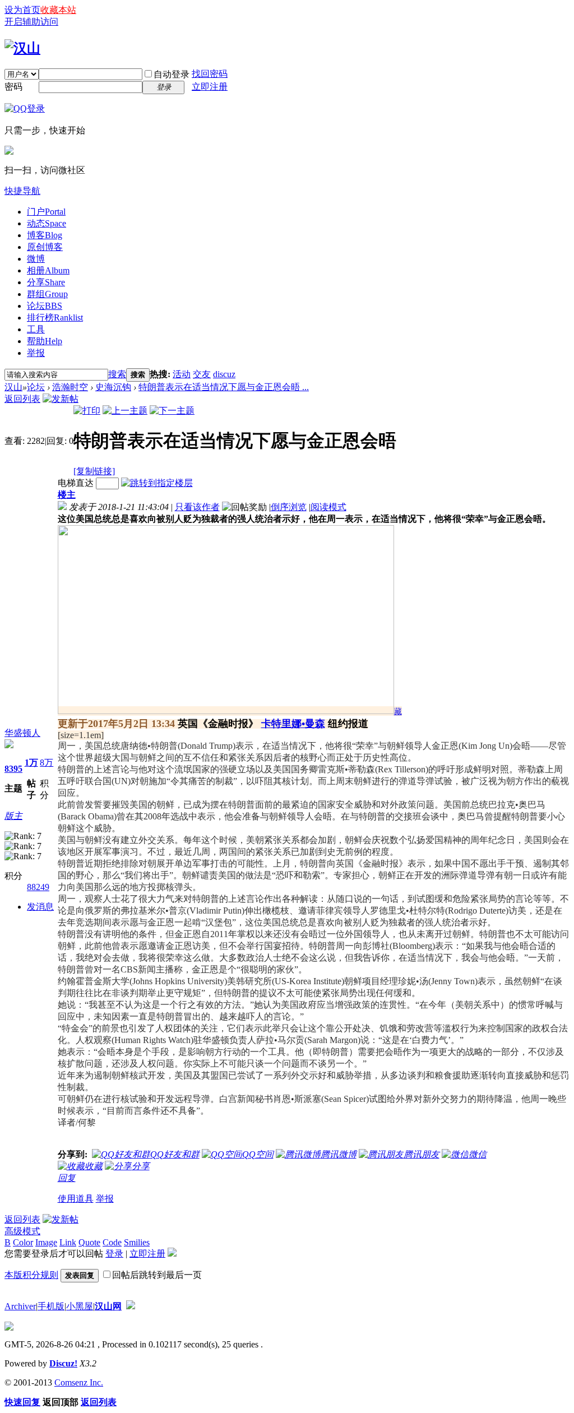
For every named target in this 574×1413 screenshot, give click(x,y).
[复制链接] (94, 471)
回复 (67, 1178)
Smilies (137, 1242)
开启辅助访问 (31, 21)
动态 (46, 223)
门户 (46, 211)
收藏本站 (58, 10)
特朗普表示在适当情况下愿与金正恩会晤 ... (223, 387)
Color (23, 1242)
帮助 (44, 341)
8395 (13, 768)
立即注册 (210, 86)
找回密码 (210, 73)
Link (67, 1242)
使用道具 (76, 1198)
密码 (13, 86)
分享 (46, 282)
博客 (44, 235)
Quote (89, 1242)
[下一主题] (172, 410)
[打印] (86, 410)
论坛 (44, 306)
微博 (36, 258)
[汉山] (22, 48)
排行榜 (55, 317)
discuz (224, 374)
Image (46, 1242)
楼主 (67, 494)
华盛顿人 (22, 733)
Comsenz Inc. (78, 1382)
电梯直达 (76, 483)
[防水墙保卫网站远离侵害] (130, 1306)
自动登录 (171, 74)
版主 (13, 816)
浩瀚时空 (70, 387)
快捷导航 (22, 191)
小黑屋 (79, 1306)
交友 (202, 374)
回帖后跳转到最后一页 (157, 1275)
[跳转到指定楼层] (157, 483)
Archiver (20, 1306)
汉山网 (108, 1306)
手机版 (51, 1306)
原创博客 (45, 247)
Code (112, 1242)
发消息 (40, 906)
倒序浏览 (289, 507)
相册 (48, 270)
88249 (38, 887)
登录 (114, 1253)
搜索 (117, 374)
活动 (182, 374)
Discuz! (63, 1363)
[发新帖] (60, 399)
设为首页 (22, 10)
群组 (47, 294)
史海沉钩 (113, 387)
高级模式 (22, 1231)
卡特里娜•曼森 (293, 723)
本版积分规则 (31, 1275)
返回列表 (22, 399)
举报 (36, 353)
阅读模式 (328, 507)
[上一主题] (125, 410)
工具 (36, 329)
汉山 (13, 387)
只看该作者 (197, 507)
